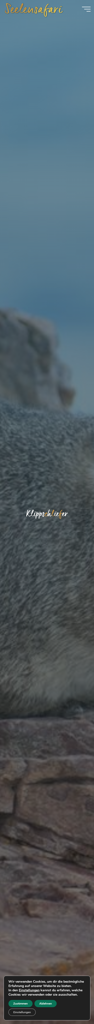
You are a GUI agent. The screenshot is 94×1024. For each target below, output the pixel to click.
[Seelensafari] (34, 9)
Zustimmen (20, 1003)
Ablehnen (45, 1003)
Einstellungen (29, 990)
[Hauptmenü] (86, 9)
